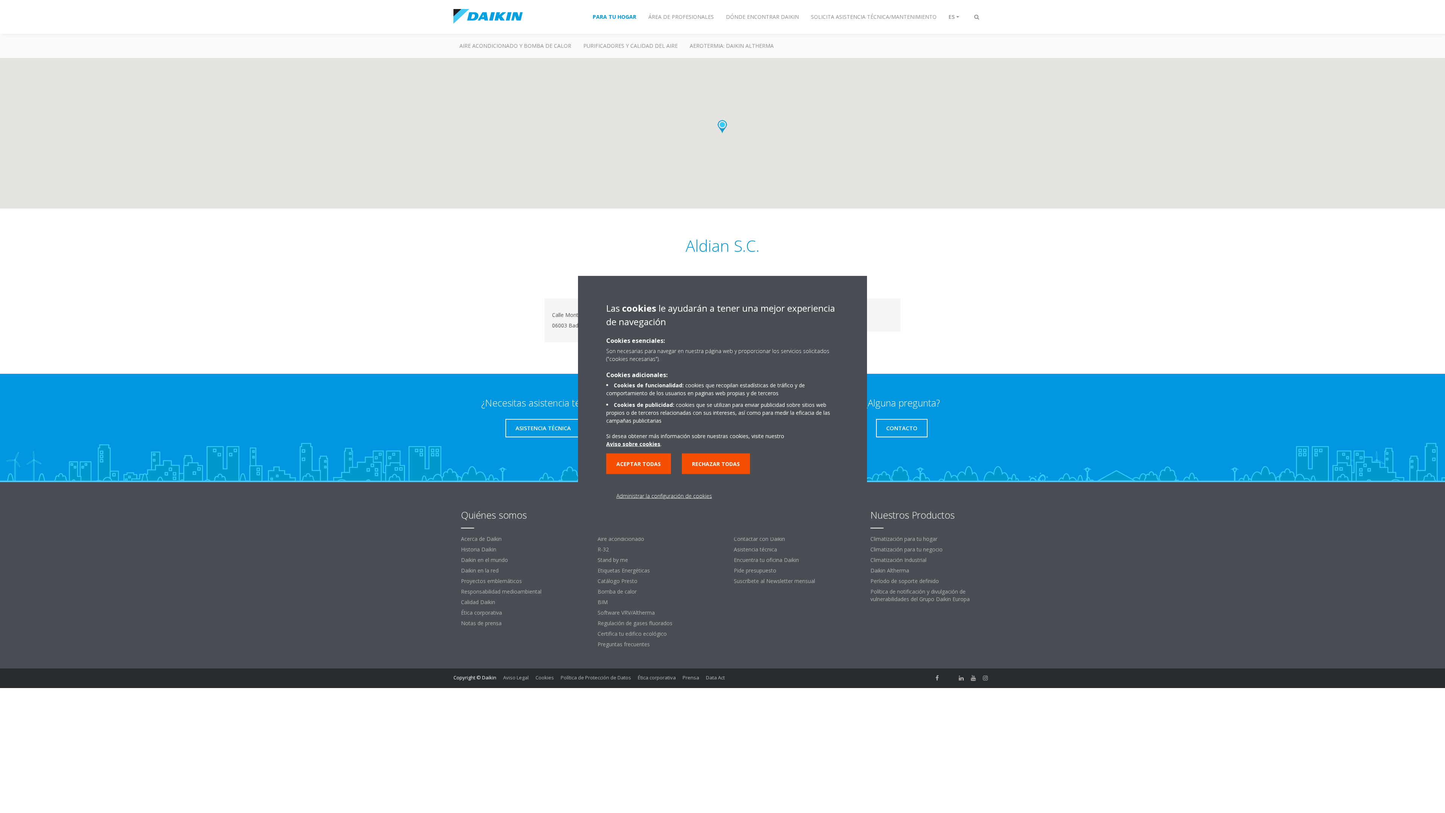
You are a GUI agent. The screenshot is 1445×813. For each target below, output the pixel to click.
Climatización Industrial (898, 559)
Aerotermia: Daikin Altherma (732, 45)
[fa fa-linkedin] (961, 678)
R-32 (603, 549)
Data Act (715, 677)
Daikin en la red (480, 570)
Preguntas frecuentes (624, 644)
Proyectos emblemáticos (491, 581)
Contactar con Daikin (759, 538)
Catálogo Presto (617, 581)
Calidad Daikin (478, 602)
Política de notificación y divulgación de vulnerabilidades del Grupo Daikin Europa (920, 595)
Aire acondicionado (621, 538)
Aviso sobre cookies (633, 444)
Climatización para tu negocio (906, 549)
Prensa (691, 677)
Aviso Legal (516, 677)
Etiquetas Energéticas (624, 570)
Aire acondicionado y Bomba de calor (515, 45)
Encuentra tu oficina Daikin (766, 559)
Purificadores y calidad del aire (630, 45)
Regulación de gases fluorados (635, 623)
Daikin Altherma (889, 570)
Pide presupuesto (755, 570)
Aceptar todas (638, 463)
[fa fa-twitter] (949, 678)
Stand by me (613, 559)
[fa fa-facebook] (937, 678)
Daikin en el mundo (484, 559)
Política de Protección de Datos (596, 677)
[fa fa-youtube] (973, 678)
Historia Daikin (478, 549)
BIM (603, 602)
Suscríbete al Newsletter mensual (774, 581)
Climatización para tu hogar (903, 538)
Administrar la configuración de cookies (664, 495)
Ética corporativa (481, 612)
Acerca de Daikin (481, 538)
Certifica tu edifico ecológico (632, 633)
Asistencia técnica (755, 549)
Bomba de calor (617, 591)
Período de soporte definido (904, 581)
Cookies (544, 677)
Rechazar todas (716, 463)
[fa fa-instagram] (986, 678)
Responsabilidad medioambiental (501, 591)
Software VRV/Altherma (626, 612)
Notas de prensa (481, 623)
